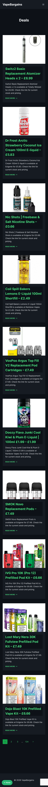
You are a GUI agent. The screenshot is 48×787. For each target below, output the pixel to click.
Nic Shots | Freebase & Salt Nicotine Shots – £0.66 (22, 221)
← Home (7, 782)
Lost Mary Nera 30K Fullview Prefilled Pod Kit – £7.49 (21, 641)
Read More (11, 98)
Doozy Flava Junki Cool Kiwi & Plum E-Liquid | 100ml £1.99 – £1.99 (23, 437)
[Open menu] (43, 4)
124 (26, 742)
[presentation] (24, 49)
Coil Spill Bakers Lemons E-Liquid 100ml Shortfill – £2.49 (23, 293)
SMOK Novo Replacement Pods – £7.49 (20, 509)
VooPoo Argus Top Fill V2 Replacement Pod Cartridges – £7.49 (22, 365)
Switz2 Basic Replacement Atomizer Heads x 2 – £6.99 (22, 73)
